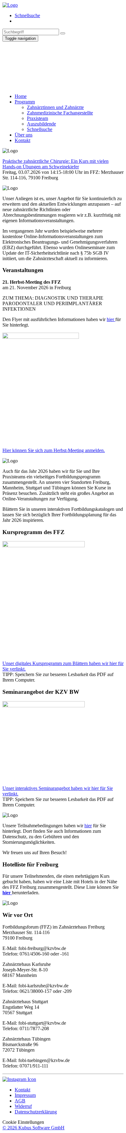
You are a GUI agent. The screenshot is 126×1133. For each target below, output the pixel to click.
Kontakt (22, 1089)
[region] (63, 65)
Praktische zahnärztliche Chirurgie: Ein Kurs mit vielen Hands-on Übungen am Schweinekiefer (55, 164)
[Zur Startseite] (10, 5)
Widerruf (23, 1106)
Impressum (25, 1095)
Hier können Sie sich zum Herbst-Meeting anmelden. (53, 450)
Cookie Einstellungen (23, 1122)
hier (111, 319)
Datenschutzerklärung (36, 1111)
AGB (20, 1100)
